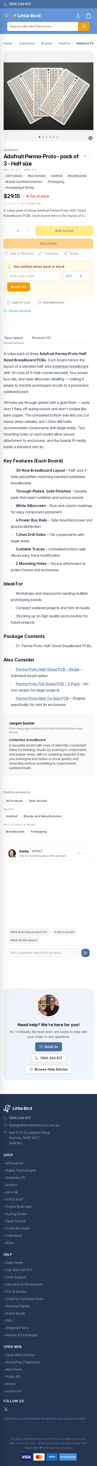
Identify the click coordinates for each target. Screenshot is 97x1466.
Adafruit (64, 43)
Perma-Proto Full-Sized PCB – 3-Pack (48, 684)
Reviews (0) (41, 338)
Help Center (15, 1263)
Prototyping (56, 181)
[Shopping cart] (88, 16)
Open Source (16, 1221)
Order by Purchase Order (25, 1299)
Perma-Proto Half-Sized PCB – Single (47, 669)
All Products (14, 176)
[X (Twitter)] (6, 1409)
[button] (39, 137)
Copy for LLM (21, 302)
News (10, 1243)
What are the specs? (24, 940)
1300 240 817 (51, 1058)
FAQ (9, 1320)
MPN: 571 (30, 170)
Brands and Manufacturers (24, 181)
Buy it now (48, 243)
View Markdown (53, 302)
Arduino (11, 1185)
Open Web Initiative (20, 1355)
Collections (27, 43)
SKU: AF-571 (12, 170)
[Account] (78, 15)
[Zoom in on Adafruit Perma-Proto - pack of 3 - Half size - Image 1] (48, 96)
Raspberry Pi (15, 1177)
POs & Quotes (16, 1291)
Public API (13, 1376)
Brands (47, 43)
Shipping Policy (17, 1328)
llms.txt (10, 1384)
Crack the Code (18, 1228)
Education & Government (24, 1284)
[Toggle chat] (86, 853)
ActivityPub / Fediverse (23, 1362)
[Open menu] (6, 15)
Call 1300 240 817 (19, 1270)
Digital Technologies (21, 1170)
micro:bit (12, 1192)
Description (14, 338)
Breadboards (77, 176)
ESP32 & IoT (15, 1199)
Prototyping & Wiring (19, 187)
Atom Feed (14, 1369)
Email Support (16, 1277)
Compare (51, 253)
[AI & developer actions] (87, 156)
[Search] (84, 26)
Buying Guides (16, 1214)
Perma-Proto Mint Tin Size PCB (42, 698)
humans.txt (13, 1391)
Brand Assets (15, 1313)
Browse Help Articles (51, 1069)
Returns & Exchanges (21, 1335)
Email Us (51, 1047)
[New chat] (79, 853)
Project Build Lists (19, 1206)
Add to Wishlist (22, 253)
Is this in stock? (64, 932)
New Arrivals (36, 176)
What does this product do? (28, 932)
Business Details (18, 1306)
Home (8, 43)
